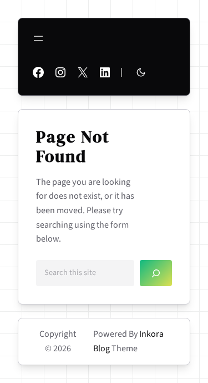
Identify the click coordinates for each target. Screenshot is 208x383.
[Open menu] (38, 38)
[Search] (156, 273)
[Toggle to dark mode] (140, 72)
